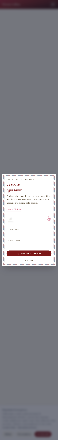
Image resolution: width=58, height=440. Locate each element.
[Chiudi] (51, 178)
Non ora (29, 260)
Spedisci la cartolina (31, 253)
